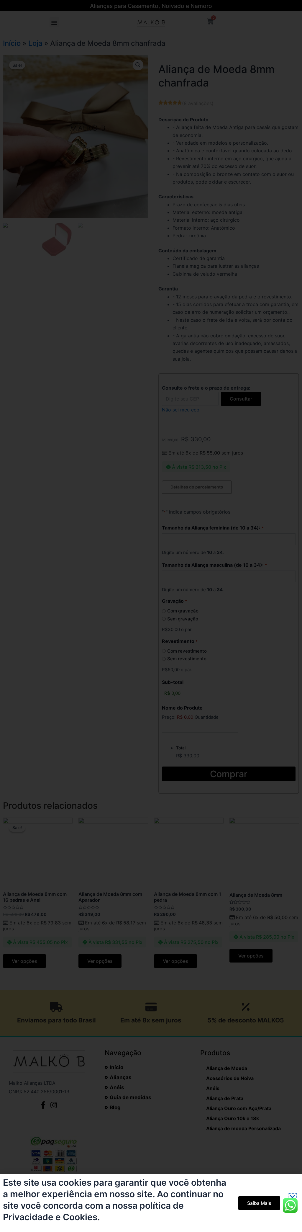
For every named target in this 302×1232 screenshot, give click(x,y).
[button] (292, 1197)
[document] (151, 616)
